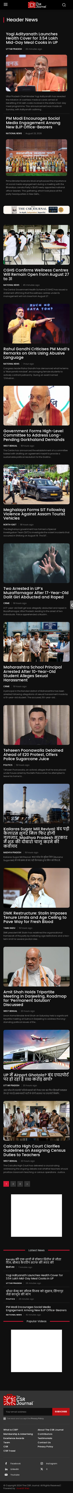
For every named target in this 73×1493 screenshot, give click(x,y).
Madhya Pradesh (12, 852)
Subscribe (61, 1411)
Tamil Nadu (9, 928)
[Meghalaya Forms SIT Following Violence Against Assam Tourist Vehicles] (36, 484)
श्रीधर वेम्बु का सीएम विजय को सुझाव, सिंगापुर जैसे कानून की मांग (34, 1292)
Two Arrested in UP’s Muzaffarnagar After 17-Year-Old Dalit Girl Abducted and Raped (36, 593)
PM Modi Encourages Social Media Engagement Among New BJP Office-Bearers (33, 123)
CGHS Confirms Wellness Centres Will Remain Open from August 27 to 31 (36, 274)
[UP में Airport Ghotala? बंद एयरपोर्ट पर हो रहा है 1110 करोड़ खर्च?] (36, 1050)
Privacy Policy (37, 1418)
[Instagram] (41, 1464)
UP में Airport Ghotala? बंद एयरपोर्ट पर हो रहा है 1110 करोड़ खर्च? (36, 1077)
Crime (6, 603)
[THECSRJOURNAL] (37, 4)
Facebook (16, 1463)
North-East (9, 524)
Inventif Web (23, 1488)
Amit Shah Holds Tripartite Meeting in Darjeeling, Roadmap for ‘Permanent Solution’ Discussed (35, 998)
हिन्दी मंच (10, 1267)
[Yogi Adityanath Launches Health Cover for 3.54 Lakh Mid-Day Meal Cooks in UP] (36, 73)
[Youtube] (6, 1475)
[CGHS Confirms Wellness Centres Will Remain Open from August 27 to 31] (36, 245)
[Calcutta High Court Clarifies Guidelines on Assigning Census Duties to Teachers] (36, 1121)
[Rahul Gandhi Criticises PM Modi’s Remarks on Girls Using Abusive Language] (36, 323)
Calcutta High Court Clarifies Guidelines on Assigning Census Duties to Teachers (34, 1150)
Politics (7, 765)
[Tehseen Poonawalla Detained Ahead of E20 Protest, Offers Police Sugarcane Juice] (36, 725)
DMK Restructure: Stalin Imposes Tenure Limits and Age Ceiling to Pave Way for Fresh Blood (35, 917)
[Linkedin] (6, 1469)
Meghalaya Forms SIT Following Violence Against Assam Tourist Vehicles (34, 514)
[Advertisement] (36, 1215)
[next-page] (27, 1184)
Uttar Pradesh (14, 49)
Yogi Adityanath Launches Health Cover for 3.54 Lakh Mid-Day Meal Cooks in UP (32, 38)
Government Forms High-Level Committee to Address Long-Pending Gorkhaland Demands (34, 435)
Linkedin (15, 1469)
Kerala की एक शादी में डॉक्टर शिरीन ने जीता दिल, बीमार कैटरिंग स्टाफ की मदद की (33, 1261)
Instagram (51, 1463)
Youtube (15, 1474)
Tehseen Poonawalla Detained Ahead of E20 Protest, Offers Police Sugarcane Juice (33, 755)
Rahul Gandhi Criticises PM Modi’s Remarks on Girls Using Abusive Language (36, 353)
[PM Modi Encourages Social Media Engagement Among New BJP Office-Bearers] (36, 157)
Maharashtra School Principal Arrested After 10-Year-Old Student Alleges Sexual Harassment (32, 673)
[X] (41, 1469)
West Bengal (10, 445)
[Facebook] (6, 1464)
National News (14, 133)
